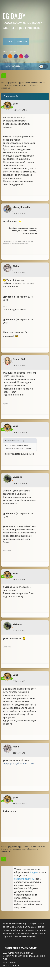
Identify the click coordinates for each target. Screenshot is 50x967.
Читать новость (25, 524)
